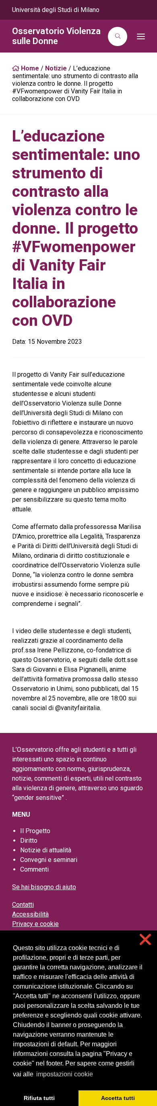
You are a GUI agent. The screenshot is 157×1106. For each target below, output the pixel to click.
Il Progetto (35, 831)
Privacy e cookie (35, 924)
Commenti (34, 869)
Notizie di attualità (45, 850)
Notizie (56, 68)
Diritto (28, 840)
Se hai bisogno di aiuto (44, 887)
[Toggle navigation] (138, 36)
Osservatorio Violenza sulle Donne (56, 36)
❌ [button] (145, 939)
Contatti (23, 904)
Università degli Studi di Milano (55, 10)
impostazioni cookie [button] (64, 1074)
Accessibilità (30, 914)
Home (29, 68)
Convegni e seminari (48, 860)
